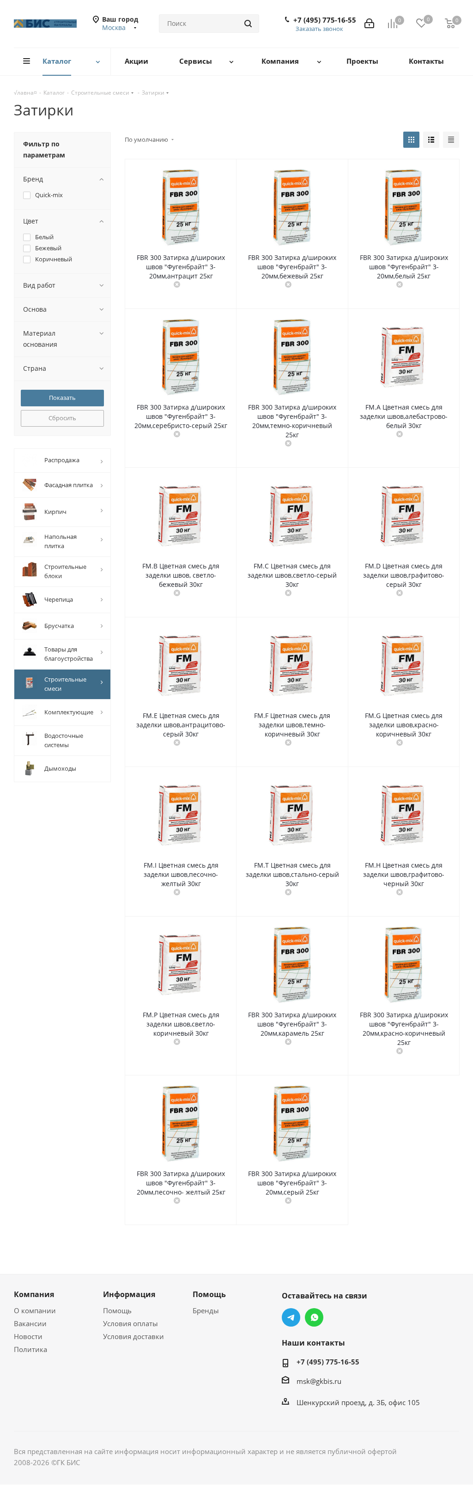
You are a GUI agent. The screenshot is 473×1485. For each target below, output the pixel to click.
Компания (34, 1294)
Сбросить (62, 418)
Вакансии (30, 1323)
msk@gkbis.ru (319, 1381)
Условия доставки (133, 1336)
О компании (35, 1310)
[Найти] (248, 23)
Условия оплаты (130, 1323)
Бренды (206, 1310)
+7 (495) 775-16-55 (324, 20)
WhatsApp (314, 1317)
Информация (129, 1294)
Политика (30, 1349)
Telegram (291, 1317)
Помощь (117, 1310)
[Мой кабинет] (369, 23)
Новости (28, 1336)
